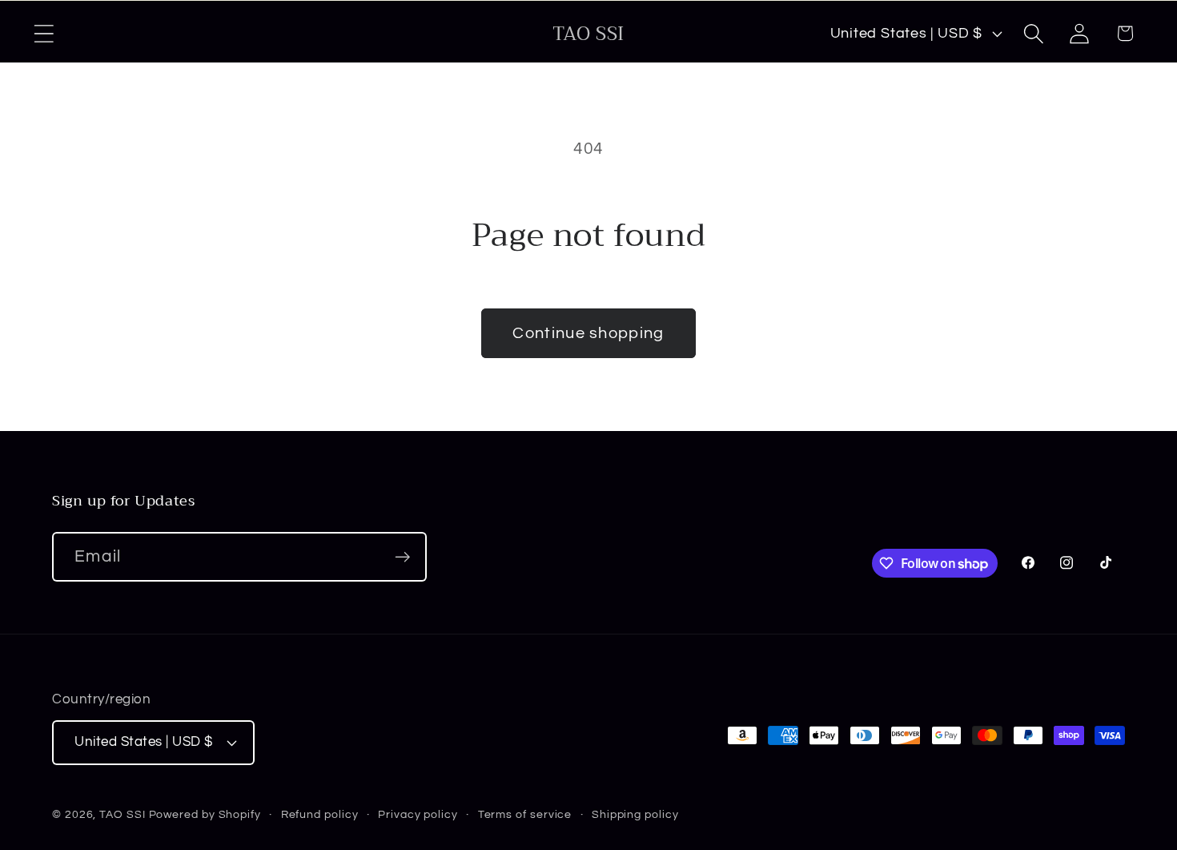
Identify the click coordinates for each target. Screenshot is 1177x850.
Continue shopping (588, 333)
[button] (43, 33)
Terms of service (525, 814)
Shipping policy (635, 814)
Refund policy (320, 814)
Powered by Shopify (205, 814)
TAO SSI (122, 814)
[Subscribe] (402, 557)
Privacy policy (418, 814)
